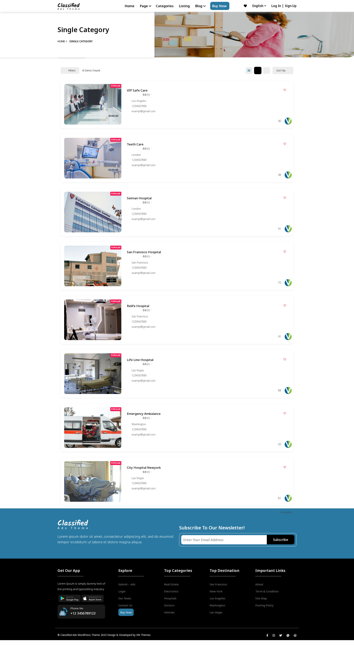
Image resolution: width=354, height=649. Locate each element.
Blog (198, 6)
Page (144, 6)
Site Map (261, 598)
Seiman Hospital (139, 198)
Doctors (169, 605)
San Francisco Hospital (144, 252)
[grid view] (249, 70)
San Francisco (140, 262)
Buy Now (219, 6)
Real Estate (171, 584)
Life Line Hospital (140, 360)
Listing (184, 6)
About (259, 584)
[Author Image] (288, 121)
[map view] (266, 70)
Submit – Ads (126, 584)
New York (216, 591)
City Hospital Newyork (144, 467)
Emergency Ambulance (144, 414)
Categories (164, 6)
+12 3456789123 (83, 613)
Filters (72, 70)
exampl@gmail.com (143, 111)
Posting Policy (264, 605)
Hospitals (286, 512)
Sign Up (290, 6)
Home (129, 6)
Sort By (280, 70)
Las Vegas (138, 370)
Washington (139, 424)
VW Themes (143, 635)
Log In (276, 6)
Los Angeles (139, 101)
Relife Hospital (138, 306)
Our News (124, 598)
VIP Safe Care (137, 90)
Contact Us (125, 605)
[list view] (257, 70)
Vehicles (169, 612)
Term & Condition (267, 591)
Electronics (171, 591)
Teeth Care (135, 144)
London (136, 154)
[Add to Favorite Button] (284, 90)
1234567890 (139, 106)
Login (122, 591)
